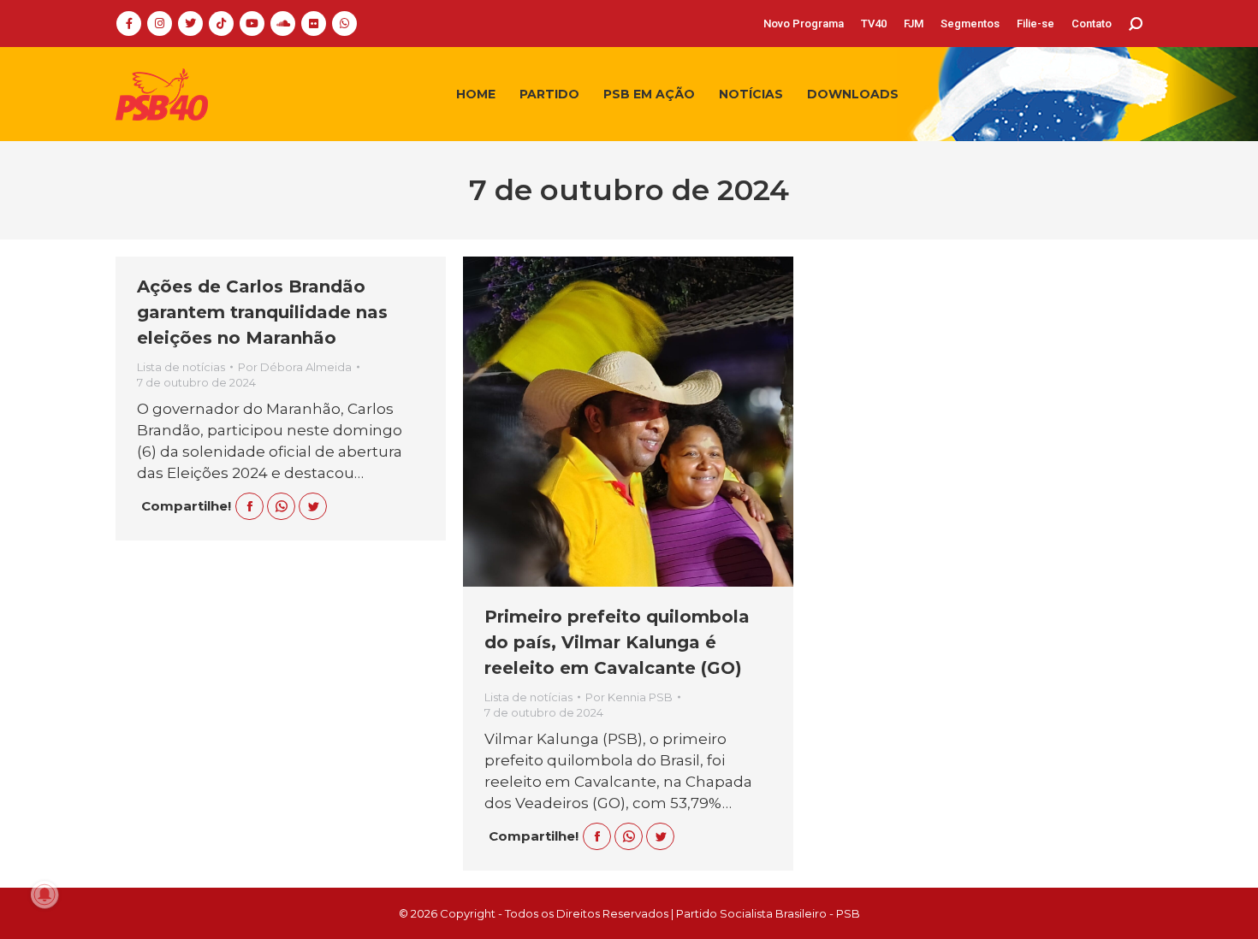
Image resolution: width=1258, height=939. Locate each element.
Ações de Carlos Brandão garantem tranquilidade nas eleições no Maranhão (262, 312)
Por (295, 367)
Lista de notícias (181, 367)
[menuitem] (803, 23)
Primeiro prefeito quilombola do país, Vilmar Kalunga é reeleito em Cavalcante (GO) (617, 642)
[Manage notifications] (44, 894)
